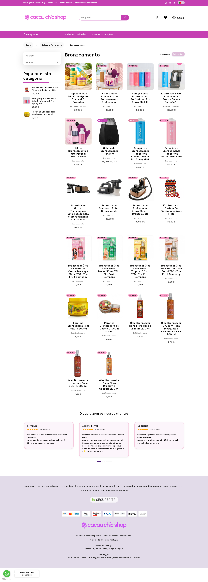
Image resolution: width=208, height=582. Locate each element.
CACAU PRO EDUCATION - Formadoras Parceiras (104, 490)
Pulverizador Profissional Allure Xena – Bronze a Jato (140, 209)
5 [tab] (109, 461)
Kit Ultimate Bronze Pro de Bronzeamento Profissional (109, 98)
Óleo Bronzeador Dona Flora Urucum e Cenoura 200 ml (109, 384)
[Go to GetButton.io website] (6, 579)
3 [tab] (104, 461)
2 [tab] (102, 461)
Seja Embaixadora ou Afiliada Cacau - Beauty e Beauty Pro (153, 486)
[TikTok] (174, 3)
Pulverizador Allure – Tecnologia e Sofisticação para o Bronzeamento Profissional (78, 212)
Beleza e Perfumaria (171, 106)
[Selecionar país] (181, 2)
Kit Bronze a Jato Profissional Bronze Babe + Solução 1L (171, 98)
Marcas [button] (29, 62)
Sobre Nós (107, 486)
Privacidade (67, 486)
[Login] (157, 18)
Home (28, 45)
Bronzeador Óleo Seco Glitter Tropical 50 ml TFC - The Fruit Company (140, 271)
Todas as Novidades (75, 34)
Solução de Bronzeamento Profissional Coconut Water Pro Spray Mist (140, 154)
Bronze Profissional (78, 106)
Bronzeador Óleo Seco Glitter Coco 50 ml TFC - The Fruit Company (171, 270)
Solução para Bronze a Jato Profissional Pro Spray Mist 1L (44, 101)
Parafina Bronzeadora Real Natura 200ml (43, 113)
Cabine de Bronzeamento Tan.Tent (109, 151)
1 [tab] (99, 461)
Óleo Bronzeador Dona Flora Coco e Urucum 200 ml (140, 325)
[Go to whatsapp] (6, 573)
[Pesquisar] (125, 17)
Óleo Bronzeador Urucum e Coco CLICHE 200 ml (78, 383)
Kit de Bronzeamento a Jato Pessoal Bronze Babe (78, 152)
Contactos (29, 486)
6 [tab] (111, 461)
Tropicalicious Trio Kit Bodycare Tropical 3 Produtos (78, 98)
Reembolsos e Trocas (87, 486)
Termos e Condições (48, 486)
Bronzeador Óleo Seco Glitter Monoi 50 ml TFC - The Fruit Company (109, 271)
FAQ (118, 486)
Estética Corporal (78, 333)
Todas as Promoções (102, 34)
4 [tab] (107, 461)
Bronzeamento (82, 55)
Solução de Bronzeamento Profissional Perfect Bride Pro (171, 152)
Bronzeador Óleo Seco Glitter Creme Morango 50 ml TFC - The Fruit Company (78, 271)
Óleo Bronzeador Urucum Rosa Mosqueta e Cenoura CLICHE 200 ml (171, 328)
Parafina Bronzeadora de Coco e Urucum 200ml (109, 327)
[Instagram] (170, 3)
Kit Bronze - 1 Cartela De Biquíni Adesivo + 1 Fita (45, 88)
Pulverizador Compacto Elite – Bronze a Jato (109, 208)
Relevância (177, 54)
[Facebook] (166, 3)
